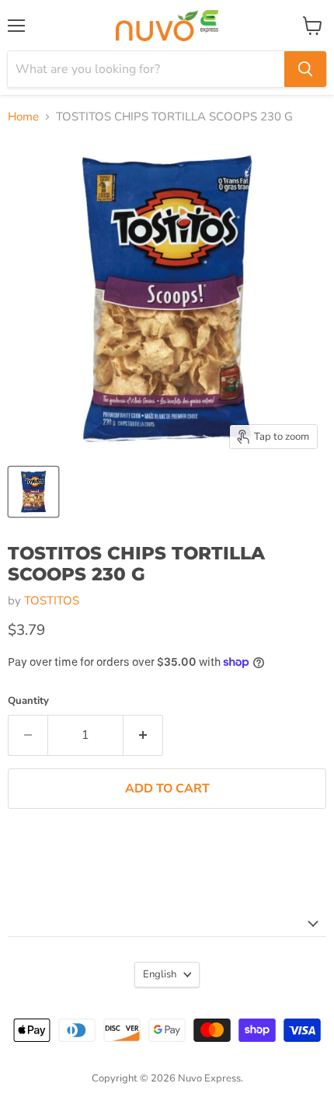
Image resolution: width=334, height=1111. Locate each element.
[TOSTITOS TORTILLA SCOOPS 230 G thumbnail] (33, 492)
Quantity (28, 701)
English (159, 974)
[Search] (305, 69)
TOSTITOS (51, 600)
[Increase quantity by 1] (143, 735)
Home (23, 117)
